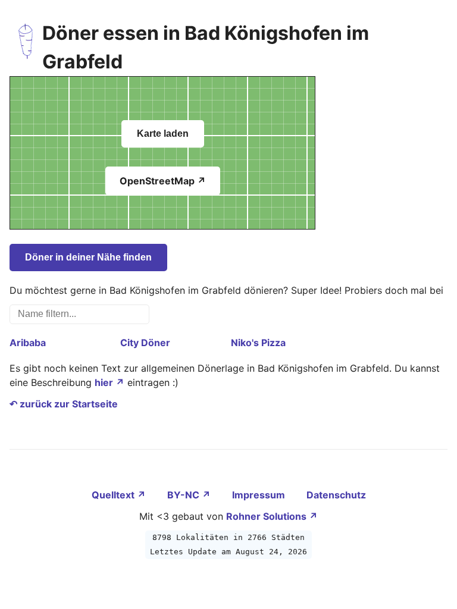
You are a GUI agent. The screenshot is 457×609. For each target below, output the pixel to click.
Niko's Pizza (258, 343)
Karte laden (163, 133)
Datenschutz (336, 495)
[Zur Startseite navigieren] (26, 47)
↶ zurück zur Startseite (64, 404)
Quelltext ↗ (120, 495)
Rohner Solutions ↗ (272, 516)
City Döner (145, 343)
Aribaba (28, 343)
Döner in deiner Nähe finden (88, 257)
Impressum (259, 495)
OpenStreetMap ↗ (163, 181)
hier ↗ (109, 382)
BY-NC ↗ (190, 495)
